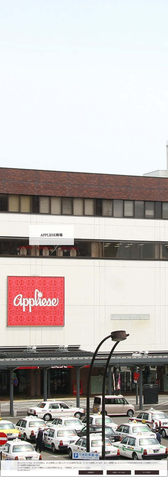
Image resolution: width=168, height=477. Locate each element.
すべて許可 (147, 472)
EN (148, 7)
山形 (101, 7)
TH (163, 7)
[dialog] (84, 468)
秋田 (82, 7)
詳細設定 (91, 472)
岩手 (88, 7)
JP (143, 7)
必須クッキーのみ (119, 472)
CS (153, 7)
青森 (75, 7)
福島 (107, 7)
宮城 (94, 7)
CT (158, 7)
